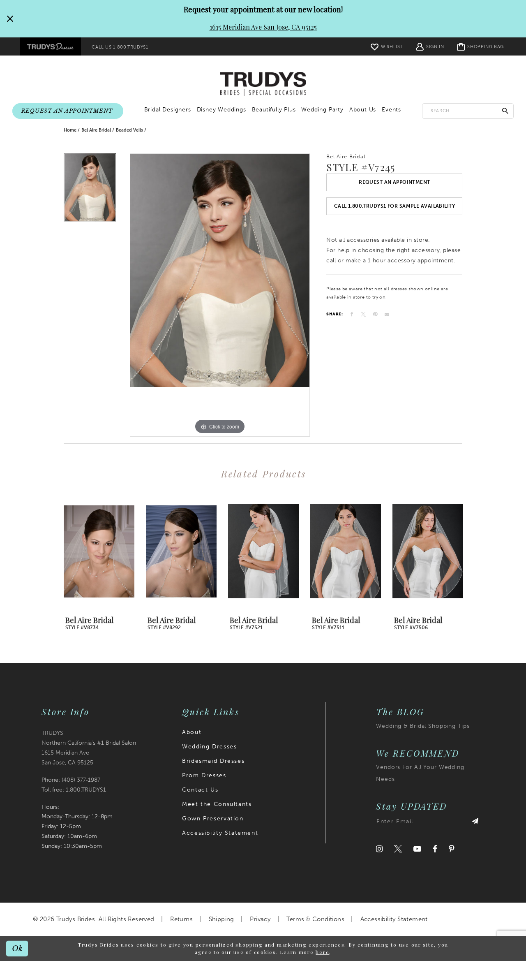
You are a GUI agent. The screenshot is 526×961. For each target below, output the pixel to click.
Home (70, 130)
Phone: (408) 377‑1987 (71, 779)
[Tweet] (363, 314)
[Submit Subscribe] (475, 821)
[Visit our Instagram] (379, 849)
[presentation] (99, 551)
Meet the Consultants (216, 804)
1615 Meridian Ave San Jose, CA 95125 (263, 27)
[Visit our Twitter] (398, 849)
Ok (17, 948)
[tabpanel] (90, 190)
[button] (429, 46)
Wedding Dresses (209, 746)
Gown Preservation (212, 818)
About (191, 732)
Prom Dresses (204, 775)
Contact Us (200, 789)
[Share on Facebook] (352, 314)
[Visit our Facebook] (435, 849)
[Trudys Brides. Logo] (263, 84)
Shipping (221, 919)
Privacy (260, 919)
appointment (436, 260)
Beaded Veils (129, 130)
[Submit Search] (505, 110)
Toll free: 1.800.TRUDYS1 (74, 789)
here (322, 952)
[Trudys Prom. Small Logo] (50, 46)
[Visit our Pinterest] (451, 849)
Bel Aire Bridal (96, 130)
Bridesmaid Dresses (213, 760)
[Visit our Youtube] (417, 849)
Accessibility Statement (220, 832)
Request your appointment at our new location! (263, 9)
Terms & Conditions (315, 919)
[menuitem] (50, 46)
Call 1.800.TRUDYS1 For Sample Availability (394, 206)
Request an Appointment (394, 182)
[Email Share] (386, 314)
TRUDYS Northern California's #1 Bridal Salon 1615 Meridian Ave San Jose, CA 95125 (89, 747)
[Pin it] (375, 314)
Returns (181, 919)
